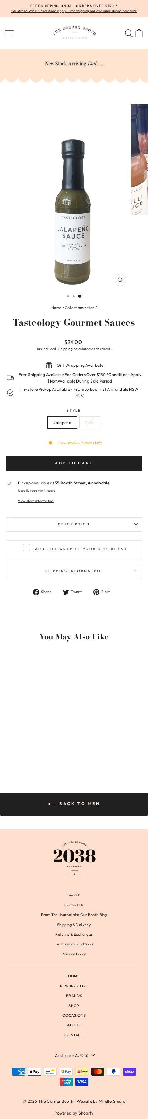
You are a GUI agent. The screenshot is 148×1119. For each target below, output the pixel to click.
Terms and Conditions (74, 944)
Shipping (65, 349)
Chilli (90, 422)
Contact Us (74, 905)
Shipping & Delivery (74, 924)
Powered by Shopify (73, 1113)
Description (74, 524)
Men (90, 307)
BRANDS (74, 995)
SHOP (73, 1005)
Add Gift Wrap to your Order (81, 549)
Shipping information (74, 571)
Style (74, 410)
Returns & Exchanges (74, 934)
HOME (74, 976)
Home (56, 307)
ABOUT (74, 1025)
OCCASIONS (74, 1015)
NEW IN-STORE (74, 986)
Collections (74, 307)
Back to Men (78, 803)
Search (74, 895)
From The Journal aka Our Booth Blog (74, 914)
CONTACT (73, 1035)
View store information (36, 501)
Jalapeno (62, 422)
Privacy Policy (74, 954)
